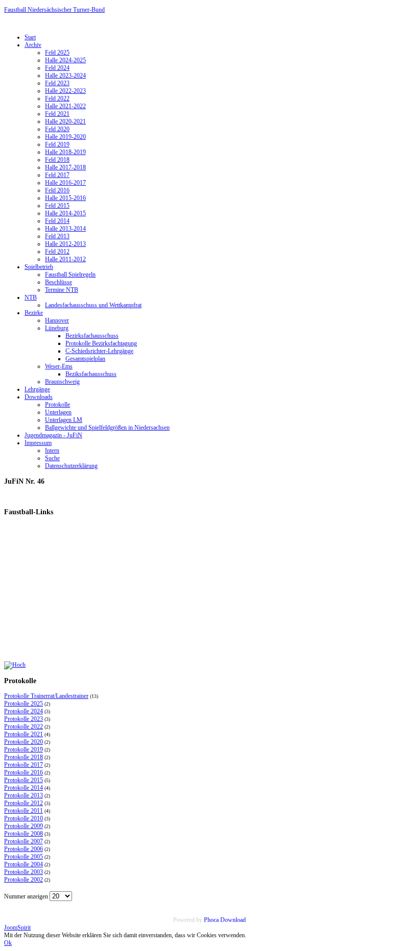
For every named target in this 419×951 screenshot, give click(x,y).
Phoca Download (225, 919)
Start (30, 37)
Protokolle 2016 (23, 772)
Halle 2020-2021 (65, 121)
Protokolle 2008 (23, 833)
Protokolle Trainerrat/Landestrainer (46, 695)
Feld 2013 (57, 236)
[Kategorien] (15, 664)
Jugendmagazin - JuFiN (53, 435)
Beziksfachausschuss (91, 374)
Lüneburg (56, 328)
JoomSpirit (17, 927)
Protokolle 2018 (23, 757)
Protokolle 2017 (23, 764)
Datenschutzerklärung (71, 465)
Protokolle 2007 (23, 841)
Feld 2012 (57, 251)
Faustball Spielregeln (70, 274)
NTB (31, 297)
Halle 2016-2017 (65, 182)
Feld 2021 (57, 113)
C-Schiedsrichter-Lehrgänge (99, 351)
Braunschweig (62, 381)
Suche (52, 458)
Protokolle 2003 (23, 871)
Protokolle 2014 (23, 787)
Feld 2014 (57, 220)
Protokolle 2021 (23, 734)
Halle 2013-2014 (65, 228)
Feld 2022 (57, 98)
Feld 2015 (57, 205)
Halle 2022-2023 (65, 90)
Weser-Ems (59, 366)
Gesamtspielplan (85, 358)
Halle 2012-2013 (65, 243)
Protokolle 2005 (23, 856)
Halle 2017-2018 (65, 167)
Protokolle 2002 (23, 879)
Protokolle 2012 (23, 803)
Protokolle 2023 (23, 718)
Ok (8, 942)
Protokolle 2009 (23, 826)
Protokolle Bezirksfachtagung (101, 343)
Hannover (57, 320)
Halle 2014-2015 (65, 213)
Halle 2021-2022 (65, 106)
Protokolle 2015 (23, 780)
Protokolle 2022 (23, 726)
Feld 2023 (57, 83)
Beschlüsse (58, 282)
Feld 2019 (57, 144)
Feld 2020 (57, 129)
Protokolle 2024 (23, 711)
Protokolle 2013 (23, 795)
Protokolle (57, 404)
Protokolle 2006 (23, 849)
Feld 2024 (57, 67)
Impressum (38, 442)
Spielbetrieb (39, 266)
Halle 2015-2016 (65, 198)
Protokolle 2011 (23, 810)
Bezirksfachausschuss (92, 335)
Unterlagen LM (63, 419)
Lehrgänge (37, 389)
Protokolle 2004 (23, 864)
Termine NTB (61, 289)
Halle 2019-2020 (65, 136)
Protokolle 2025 (23, 703)
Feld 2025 (57, 52)
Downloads (39, 397)
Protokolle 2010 (23, 818)
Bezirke (34, 312)
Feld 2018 (57, 159)
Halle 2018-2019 (65, 152)
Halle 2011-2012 (65, 259)
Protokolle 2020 (23, 741)
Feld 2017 (57, 175)
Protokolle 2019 (23, 749)
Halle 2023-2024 (65, 75)
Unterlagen (58, 412)
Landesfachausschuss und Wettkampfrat (93, 305)
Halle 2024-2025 (65, 60)
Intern (52, 450)
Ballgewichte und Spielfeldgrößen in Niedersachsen (107, 427)
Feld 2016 (57, 190)
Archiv (33, 44)
